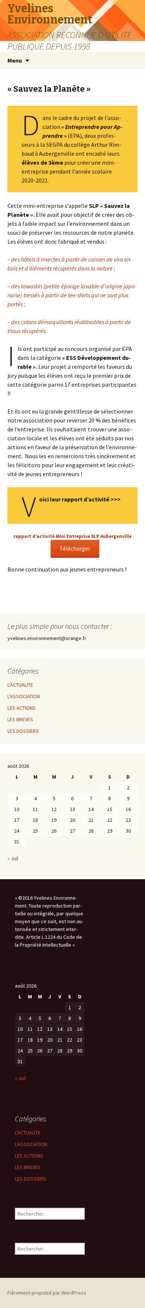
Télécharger (74, 548)
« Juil (12, 858)
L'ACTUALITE (20, 684)
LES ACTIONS (21, 707)
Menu (14, 60)
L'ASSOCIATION (23, 696)
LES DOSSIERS (23, 731)
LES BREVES (20, 719)
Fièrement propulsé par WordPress (46, 1292)
